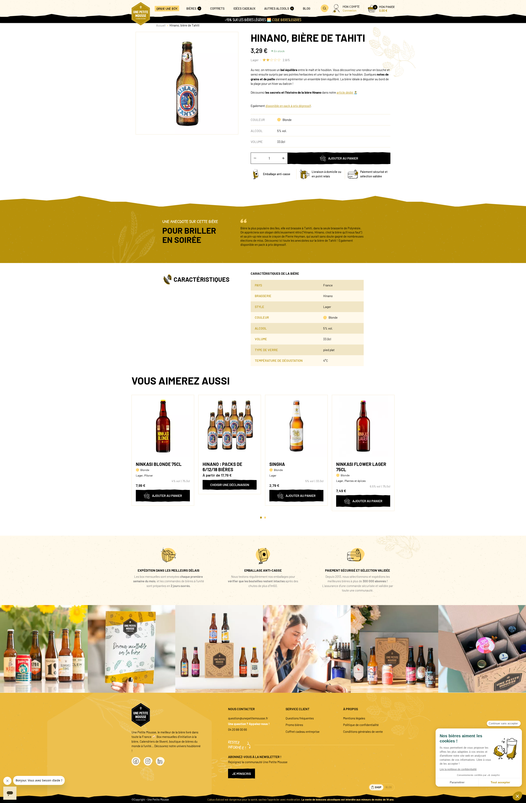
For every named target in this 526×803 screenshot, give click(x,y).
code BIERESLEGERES (286, 19)
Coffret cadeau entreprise (303, 731)
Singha (277, 464)
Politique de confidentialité (361, 725)
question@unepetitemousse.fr (248, 718)
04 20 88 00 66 (237, 729)
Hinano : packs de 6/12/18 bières (222, 466)
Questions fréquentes (300, 718)
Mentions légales (354, 718)
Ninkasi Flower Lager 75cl (361, 466)
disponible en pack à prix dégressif (288, 106)
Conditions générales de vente (363, 731)
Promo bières (294, 725)
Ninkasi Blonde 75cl (159, 464)
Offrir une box (167, 8)
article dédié (345, 92)
